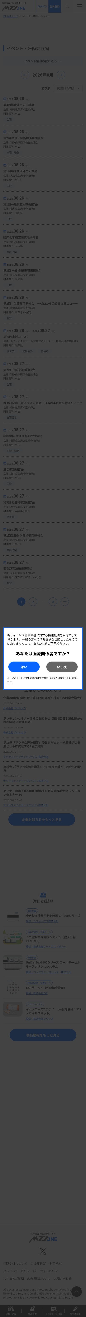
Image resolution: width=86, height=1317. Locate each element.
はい (24, 666)
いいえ (62, 666)
